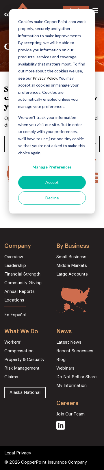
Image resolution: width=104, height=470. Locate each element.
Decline (52, 197)
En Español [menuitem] (15, 315)
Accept (52, 182)
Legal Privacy (17, 453)
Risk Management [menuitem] (22, 368)
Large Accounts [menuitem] (72, 274)
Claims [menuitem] (11, 377)
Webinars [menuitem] (65, 368)
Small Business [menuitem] (71, 257)
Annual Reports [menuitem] (19, 291)
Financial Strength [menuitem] (22, 274)
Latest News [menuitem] (68, 342)
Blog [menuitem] (61, 359)
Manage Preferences (52, 166)
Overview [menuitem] (13, 257)
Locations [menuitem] (14, 300)
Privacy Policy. (45, 78)
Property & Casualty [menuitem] (24, 359)
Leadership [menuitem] (15, 265)
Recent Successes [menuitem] (74, 351)
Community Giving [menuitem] (23, 283)
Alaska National (25, 392)
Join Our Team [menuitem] (70, 414)
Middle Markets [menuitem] (71, 265)
